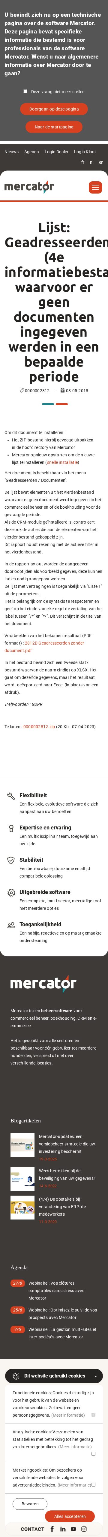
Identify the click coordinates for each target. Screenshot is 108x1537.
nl (92, 162)
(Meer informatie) (68, 1415)
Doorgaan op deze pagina (54, 109)
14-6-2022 (48, 1186)
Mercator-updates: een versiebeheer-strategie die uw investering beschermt (67, 1144)
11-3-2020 (48, 1222)
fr (83, 162)
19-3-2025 (48, 1159)
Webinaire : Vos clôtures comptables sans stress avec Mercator (56, 1290)
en (101, 162)
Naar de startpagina (54, 127)
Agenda (31, 151)
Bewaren (30, 1503)
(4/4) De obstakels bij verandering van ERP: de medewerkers (62, 1207)
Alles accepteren (70, 1516)
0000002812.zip (39, 726)
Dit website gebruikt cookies (54, 1376)
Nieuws (11, 151)
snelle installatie (62, 462)
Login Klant (85, 151)
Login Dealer (57, 151)
